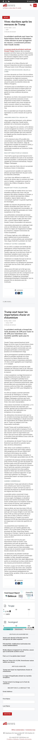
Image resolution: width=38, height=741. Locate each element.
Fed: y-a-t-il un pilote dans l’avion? (14, 656)
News (6, 17)
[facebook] (16, 293)
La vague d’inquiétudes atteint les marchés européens (17, 676)
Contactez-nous (30, 730)
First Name (6, 699)
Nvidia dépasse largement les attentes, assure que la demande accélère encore (18, 650)
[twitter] (19, 293)
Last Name (6, 706)
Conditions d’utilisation (13, 739)
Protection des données (26, 739)
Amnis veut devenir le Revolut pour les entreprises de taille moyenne (15, 638)
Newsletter (32, 1)
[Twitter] (6, 1)
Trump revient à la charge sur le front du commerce (16, 682)
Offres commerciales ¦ (18, 730)
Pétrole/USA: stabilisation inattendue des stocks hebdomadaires (17, 644)
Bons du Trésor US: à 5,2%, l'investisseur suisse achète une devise (18, 661)
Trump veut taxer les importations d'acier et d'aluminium (17, 670)
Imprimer (20, 290)
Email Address (7, 691)
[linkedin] (21, 293)
